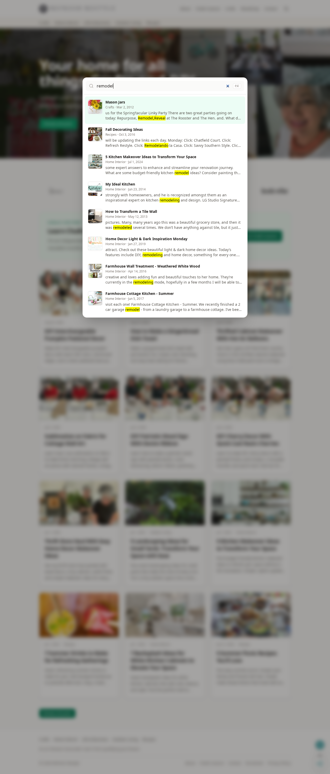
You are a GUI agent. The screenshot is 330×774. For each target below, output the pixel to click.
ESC (237, 86)
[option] (165, 110)
